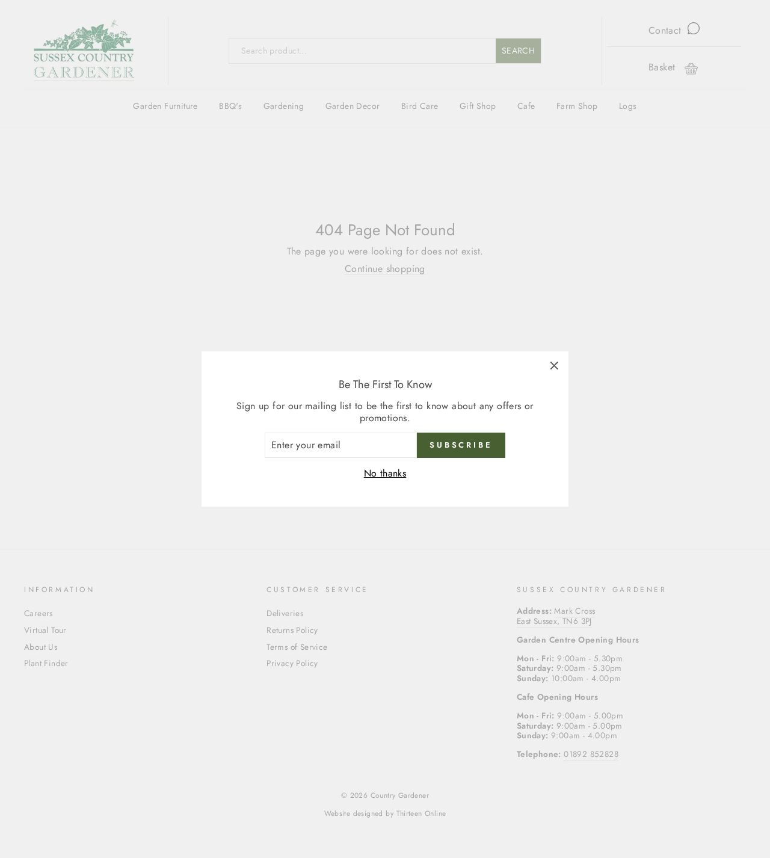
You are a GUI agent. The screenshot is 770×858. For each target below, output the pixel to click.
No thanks (385, 473)
